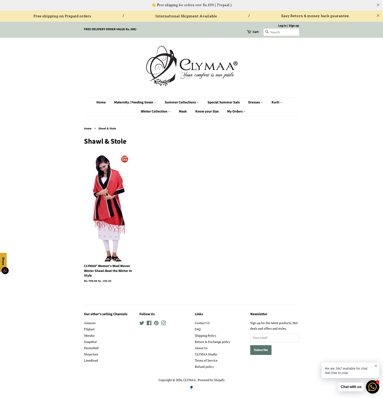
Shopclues (91, 354)
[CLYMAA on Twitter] (141, 324)
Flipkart (89, 329)
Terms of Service (206, 360)
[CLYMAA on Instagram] (163, 324)
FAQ (198, 329)
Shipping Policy (205, 335)
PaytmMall (91, 348)
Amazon (90, 323)
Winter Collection (154, 111)
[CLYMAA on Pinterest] (156, 324)
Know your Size (207, 111)
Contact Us (202, 323)
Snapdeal (90, 342)
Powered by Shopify (211, 380)
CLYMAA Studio (206, 354)
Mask (183, 111)
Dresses (254, 102)
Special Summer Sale (223, 102)
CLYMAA (189, 380)
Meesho (89, 335)
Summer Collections (181, 102)
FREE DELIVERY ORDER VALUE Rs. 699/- (110, 29)
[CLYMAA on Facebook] (149, 324)
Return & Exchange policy (212, 342)
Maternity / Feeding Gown (134, 102)
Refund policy (204, 366)
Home (101, 102)
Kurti (276, 102)
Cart (255, 32)
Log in (282, 26)
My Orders (235, 111)
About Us (201, 348)
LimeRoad (91, 360)
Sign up (294, 26)
